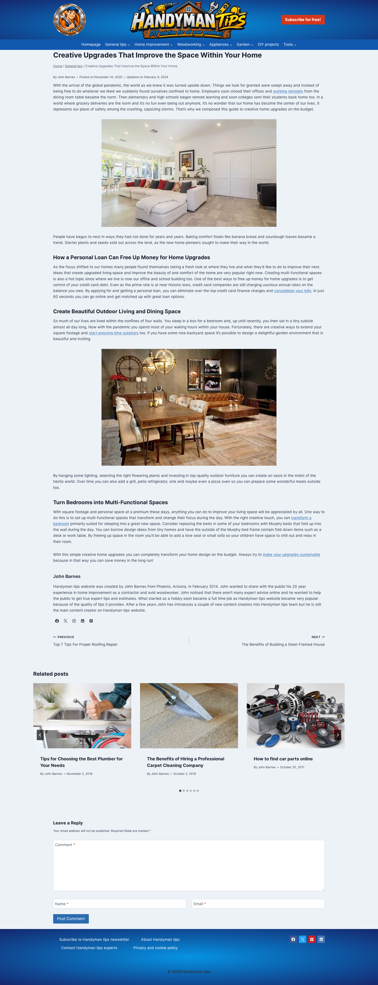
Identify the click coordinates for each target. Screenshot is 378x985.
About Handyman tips (160, 939)
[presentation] (82, 716)
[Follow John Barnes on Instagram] (74, 621)
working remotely (288, 91)
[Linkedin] (321, 939)
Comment (65, 845)
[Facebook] (293, 939)
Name (62, 904)
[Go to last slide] (40, 735)
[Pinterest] (312, 939)
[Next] (337, 735)
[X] (302, 939)
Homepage (91, 44)
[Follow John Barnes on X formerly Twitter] (65, 621)
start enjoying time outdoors (113, 333)
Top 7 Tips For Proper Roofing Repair (85, 641)
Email (200, 904)
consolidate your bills (292, 291)
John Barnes (53, 773)
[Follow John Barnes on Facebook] (57, 621)
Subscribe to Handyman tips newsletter (94, 939)
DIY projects (268, 44)
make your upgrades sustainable (291, 554)
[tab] (180, 791)
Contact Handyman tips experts (89, 948)
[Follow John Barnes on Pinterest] (91, 621)
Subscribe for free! (303, 19)
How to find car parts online (283, 758)
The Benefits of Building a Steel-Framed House (283, 641)
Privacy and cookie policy (155, 948)
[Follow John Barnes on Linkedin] (82, 621)
